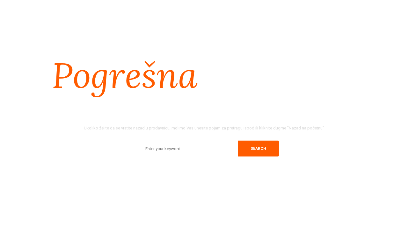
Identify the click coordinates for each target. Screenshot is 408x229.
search (258, 148)
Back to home (201, 168)
